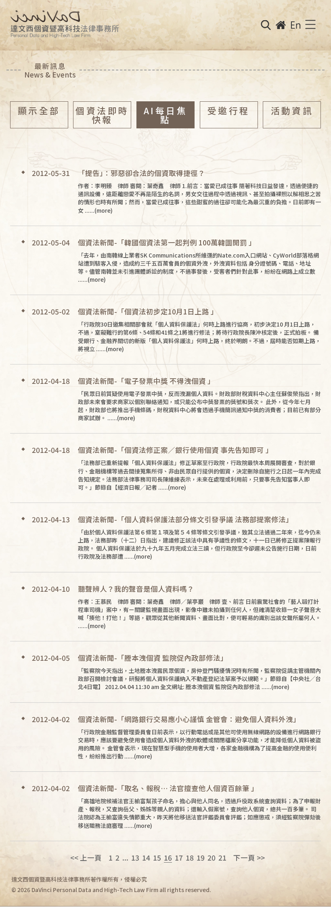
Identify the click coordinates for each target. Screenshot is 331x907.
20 (211, 858)
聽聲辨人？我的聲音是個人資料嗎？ (136, 589)
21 (222, 858)
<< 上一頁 (86, 858)
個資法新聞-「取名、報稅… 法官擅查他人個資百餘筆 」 (168, 788)
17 (179, 858)
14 (146, 858)
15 (157, 858)
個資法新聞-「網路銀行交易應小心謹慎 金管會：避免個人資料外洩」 (189, 719)
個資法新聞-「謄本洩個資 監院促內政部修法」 (153, 658)
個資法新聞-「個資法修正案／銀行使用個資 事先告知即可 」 (175, 450)
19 (201, 858)
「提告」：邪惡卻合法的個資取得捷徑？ (141, 173)
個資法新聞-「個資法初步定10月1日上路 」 (148, 311)
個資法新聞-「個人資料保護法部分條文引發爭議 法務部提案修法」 (185, 519)
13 (135, 858)
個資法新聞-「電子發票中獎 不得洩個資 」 (146, 381)
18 (190, 858)
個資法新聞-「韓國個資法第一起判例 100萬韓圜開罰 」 (167, 242)
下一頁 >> (249, 858)
